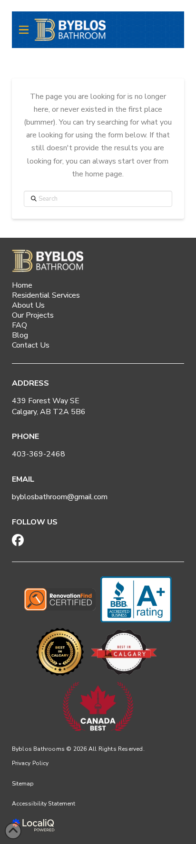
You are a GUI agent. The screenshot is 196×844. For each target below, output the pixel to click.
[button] (24, 30)
